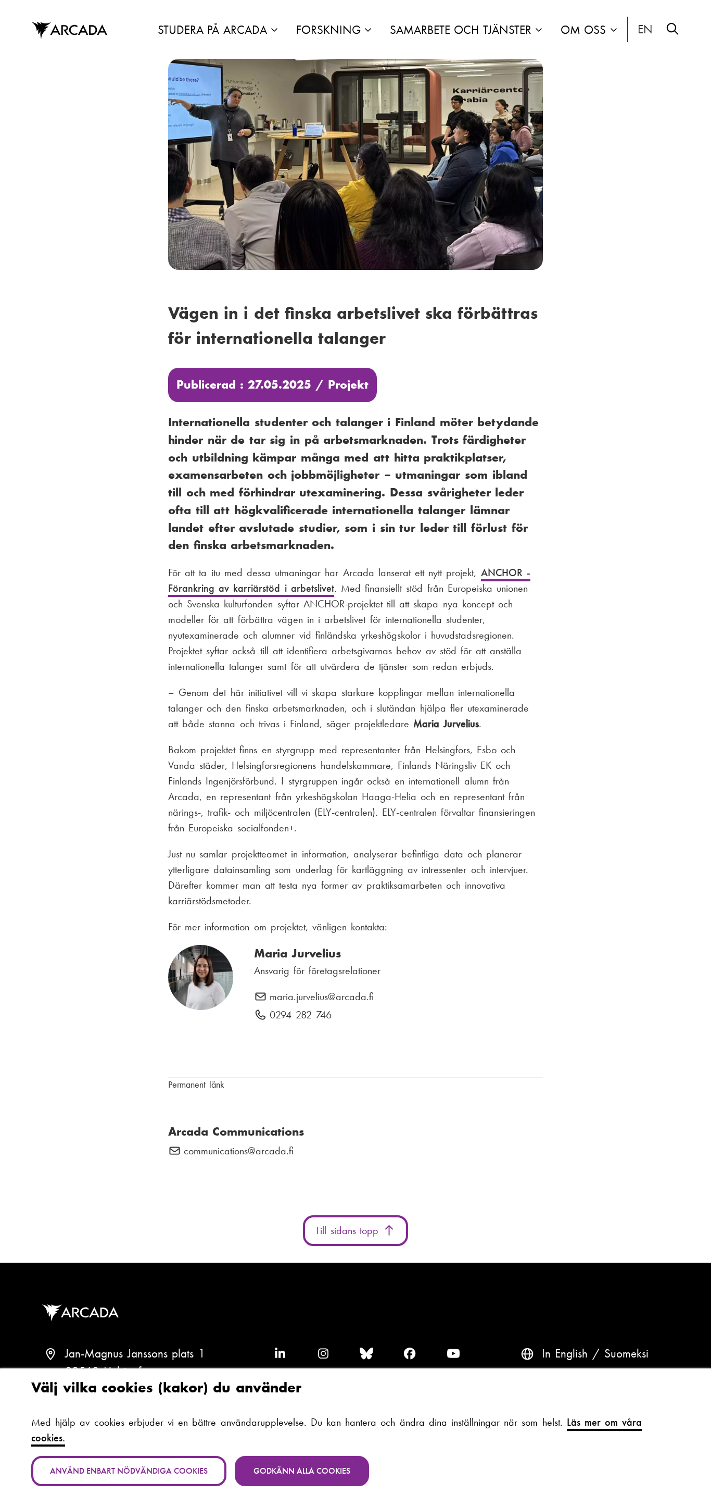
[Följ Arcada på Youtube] (453, 1354)
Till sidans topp (349, 1230)
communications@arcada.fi (239, 1151)
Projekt (348, 384)
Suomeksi (626, 1353)
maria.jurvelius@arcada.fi (322, 997)
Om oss (583, 30)
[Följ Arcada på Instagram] (323, 1354)
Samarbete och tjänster (460, 30)
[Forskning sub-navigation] (368, 31)
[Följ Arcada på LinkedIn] (280, 1354)
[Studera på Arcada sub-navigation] (274, 31)
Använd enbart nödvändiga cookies (129, 1470)
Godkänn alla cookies (301, 1470)
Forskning (328, 30)
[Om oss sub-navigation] (613, 31)
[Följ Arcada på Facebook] (409, 1354)
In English (645, 30)
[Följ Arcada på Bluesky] (366, 1354)
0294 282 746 (301, 1015)
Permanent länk (196, 1084)
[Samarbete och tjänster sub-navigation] (539, 31)
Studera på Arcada (212, 30)
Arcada (69, 31)
